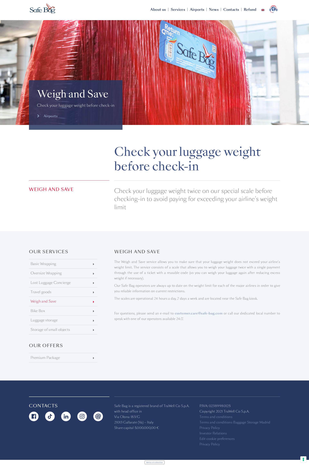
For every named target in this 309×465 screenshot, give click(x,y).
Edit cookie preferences (217, 439)
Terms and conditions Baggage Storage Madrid (235, 422)
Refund (250, 9)
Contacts (231, 9)
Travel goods (41, 291)
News (214, 9)
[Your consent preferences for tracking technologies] (303, 459)
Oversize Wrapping (46, 273)
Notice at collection (154, 462)
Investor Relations (213, 433)
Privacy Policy (210, 428)
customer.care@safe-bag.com (199, 313)
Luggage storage (44, 320)
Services (178, 9)
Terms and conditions (216, 417)
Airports (197, 9)
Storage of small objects (50, 329)
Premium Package (45, 357)
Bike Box (38, 310)
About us (158, 9)
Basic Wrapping (43, 263)
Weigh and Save (43, 301)
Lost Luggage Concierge (51, 282)
